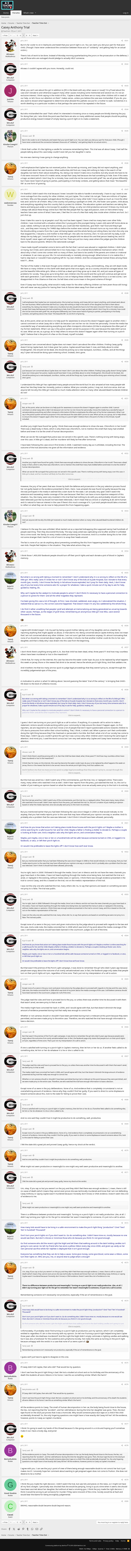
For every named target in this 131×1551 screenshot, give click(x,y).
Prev (6, 35)
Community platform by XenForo (65, 1545)
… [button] (14, 35)
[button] (35, 12)
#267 (126, 1056)
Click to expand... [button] (74, 479)
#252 (126, 453)
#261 (126, 823)
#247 (126, 189)
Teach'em (6, 31)
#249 (126, 340)
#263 (126, 894)
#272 (126, 1223)
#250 (126, 362)
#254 (126, 551)
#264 (126, 935)
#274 (126, 1301)
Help (117, 1541)
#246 (126, 163)
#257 (126, 647)
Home (6, 12)
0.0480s (112, 1549)
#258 (126, 690)
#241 (126, 41)
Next (35, 35)
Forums (16, 12)
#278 (126, 1445)
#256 (126, 626)
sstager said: (27, 403)
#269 (126, 1124)
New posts (5, 17)
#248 (126, 293)
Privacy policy (108, 1541)
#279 (126, 1480)
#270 (126, 1150)
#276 (126, 1384)
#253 (126, 511)
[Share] (122, 40)
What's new (28, 12)
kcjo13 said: (26, 694)
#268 (126, 1100)
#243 (126, 86)
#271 (126, 1172)
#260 (126, 791)
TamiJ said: (26, 298)
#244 (126, 109)
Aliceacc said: (27, 136)
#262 (126, 852)
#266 (126, 1027)
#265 (126, 979)
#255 (126, 573)
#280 (126, 1501)
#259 (126, 747)
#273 (126, 1262)
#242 (126, 64)
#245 (126, 131)
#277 (126, 1424)
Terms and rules (95, 1541)
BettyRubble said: (29, 1389)
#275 (126, 1363)
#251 (126, 398)
